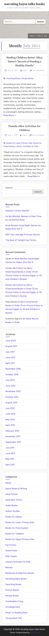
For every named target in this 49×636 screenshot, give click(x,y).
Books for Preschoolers (16, 528)
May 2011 (9, 459)
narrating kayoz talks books (24, 4)
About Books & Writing (16, 488)
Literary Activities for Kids (27, 146)
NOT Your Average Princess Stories (22, 234)
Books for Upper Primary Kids (19, 539)
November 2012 (13, 391)
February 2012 (12, 431)
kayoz (25, 70)
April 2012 (10, 425)
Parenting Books (13, 78)
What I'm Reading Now (16, 612)
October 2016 (11, 374)
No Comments (39, 70)
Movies (9, 567)
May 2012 (10, 419)
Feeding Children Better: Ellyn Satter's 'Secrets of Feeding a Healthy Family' (24, 61)
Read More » (9, 115)
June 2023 (10, 340)
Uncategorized (12, 607)
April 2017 (10, 363)
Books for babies (13, 516)
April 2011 (10, 464)
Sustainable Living (14, 601)
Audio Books (11, 505)
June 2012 (10, 414)
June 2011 (10, 453)
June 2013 (10, 385)
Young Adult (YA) (13, 618)
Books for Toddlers (14, 533)
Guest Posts (11, 550)
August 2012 (11, 402)
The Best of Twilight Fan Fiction (20, 240)
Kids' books (11, 556)
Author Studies (12, 511)
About (8, 483)
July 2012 (10, 408)
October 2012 (11, 397)
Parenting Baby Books (16, 578)
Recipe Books (27, 78)
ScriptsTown (34, 633)
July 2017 (9, 352)
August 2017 (11, 346)
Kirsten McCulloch (14, 268)
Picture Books (12, 590)
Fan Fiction (10, 545)
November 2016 (13, 368)
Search (8, 187)
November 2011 (12, 436)
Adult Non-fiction (13, 500)
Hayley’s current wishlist (17, 210)
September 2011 (13, 442)
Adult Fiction (11, 494)
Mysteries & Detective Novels (19, 573)
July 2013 (10, 380)
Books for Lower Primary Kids (19, 143)
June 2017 (10, 357)
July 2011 (9, 447)
